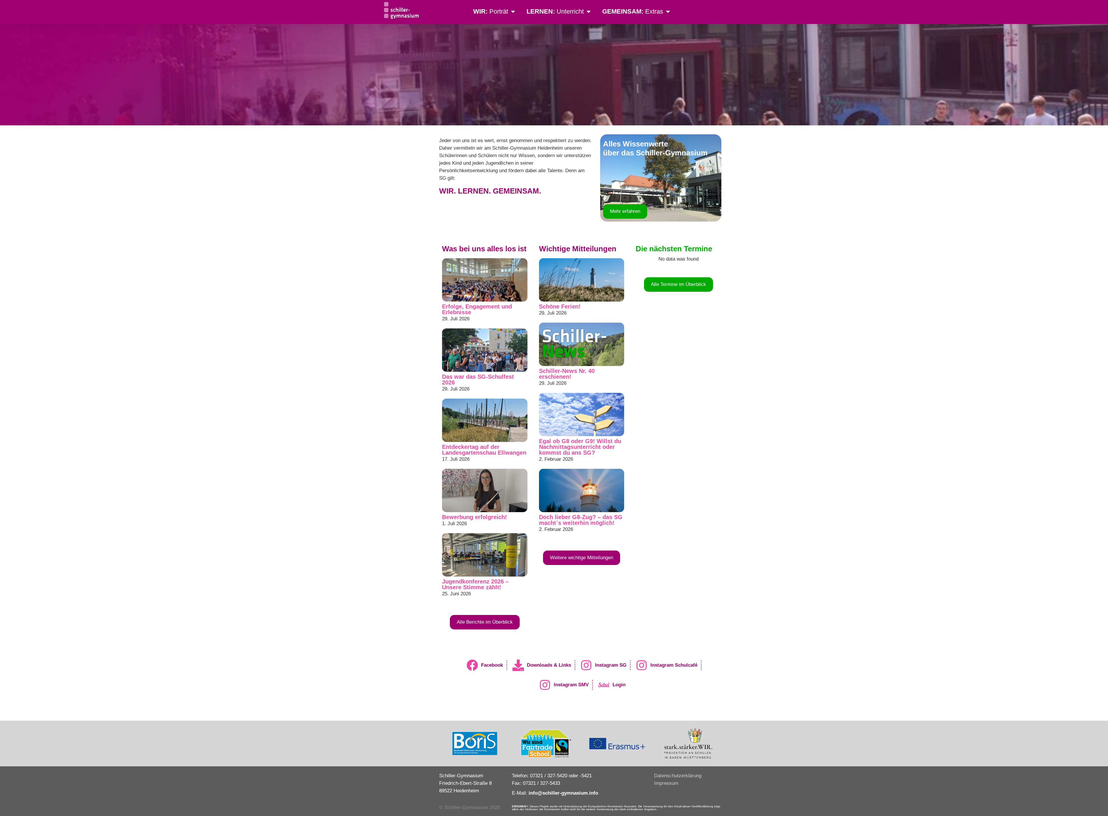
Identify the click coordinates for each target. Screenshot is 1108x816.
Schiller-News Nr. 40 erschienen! (567, 374)
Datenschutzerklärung (677, 775)
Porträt (490, 11)
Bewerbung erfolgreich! (474, 517)
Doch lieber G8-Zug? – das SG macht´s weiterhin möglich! (580, 520)
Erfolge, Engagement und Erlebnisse (477, 309)
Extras (632, 11)
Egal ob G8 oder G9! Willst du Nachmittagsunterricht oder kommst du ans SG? (580, 447)
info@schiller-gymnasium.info (563, 793)
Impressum (666, 783)
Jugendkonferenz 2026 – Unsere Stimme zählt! (475, 584)
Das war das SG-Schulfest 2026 (478, 379)
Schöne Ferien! (560, 306)
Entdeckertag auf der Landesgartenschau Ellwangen (484, 450)
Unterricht (555, 11)
